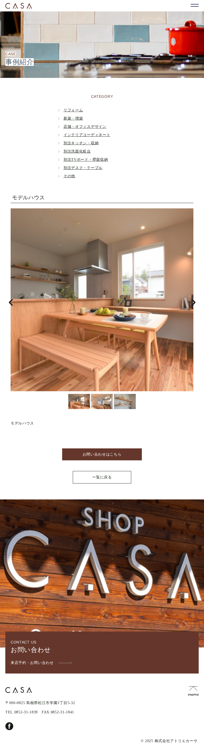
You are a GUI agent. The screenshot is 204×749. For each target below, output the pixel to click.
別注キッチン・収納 (81, 143)
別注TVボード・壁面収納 (85, 160)
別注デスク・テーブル (83, 168)
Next (193, 302)
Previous (10, 302)
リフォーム (73, 110)
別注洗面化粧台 (77, 151)
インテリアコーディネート (86, 135)
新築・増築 (73, 118)
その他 (69, 176)
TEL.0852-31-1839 (21, 712)
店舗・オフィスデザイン (85, 127)
